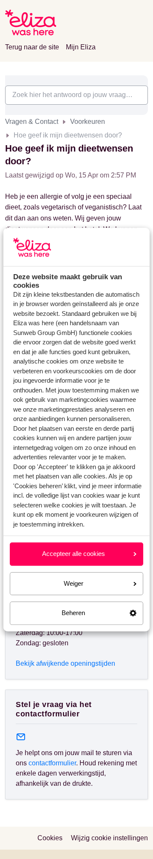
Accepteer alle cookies (73, 553)
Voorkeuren (87, 121)
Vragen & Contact (31, 121)
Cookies (49, 838)
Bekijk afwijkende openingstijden (65, 663)
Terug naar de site (32, 47)
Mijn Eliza (81, 47)
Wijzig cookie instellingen (109, 838)
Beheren (73, 612)
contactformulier (52, 763)
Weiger (73, 583)
